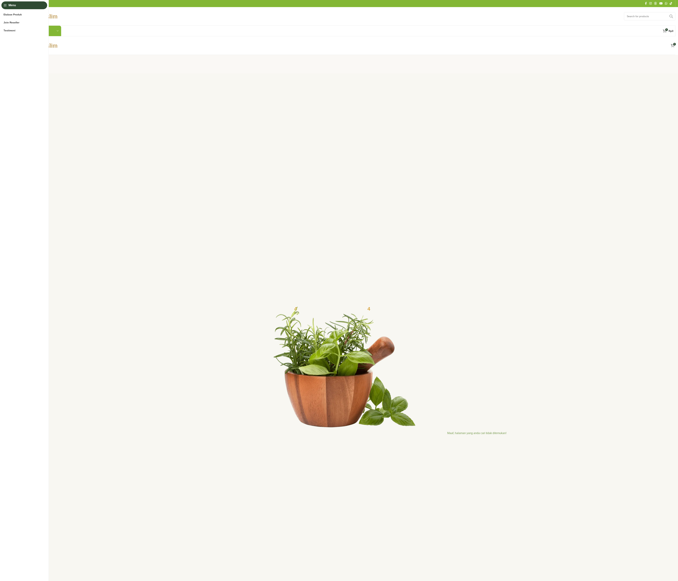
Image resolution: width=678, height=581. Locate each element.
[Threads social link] (655, 3)
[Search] (671, 16)
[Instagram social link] (650, 3)
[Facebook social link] (646, 3)
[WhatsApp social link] (666, 3)
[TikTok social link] (671, 3)
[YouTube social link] (661, 3)
